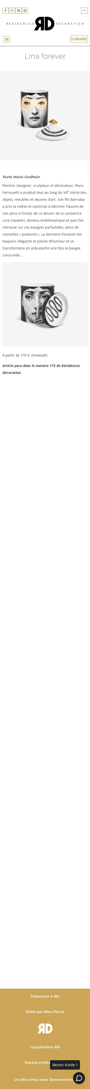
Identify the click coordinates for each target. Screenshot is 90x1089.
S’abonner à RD (45, 996)
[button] (84, 10)
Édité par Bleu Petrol (45, 1011)
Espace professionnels (45, 1062)
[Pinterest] (25, 11)
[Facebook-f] (5, 11)
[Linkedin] (19, 11)
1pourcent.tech (62, 1079)
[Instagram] (12, 11)
